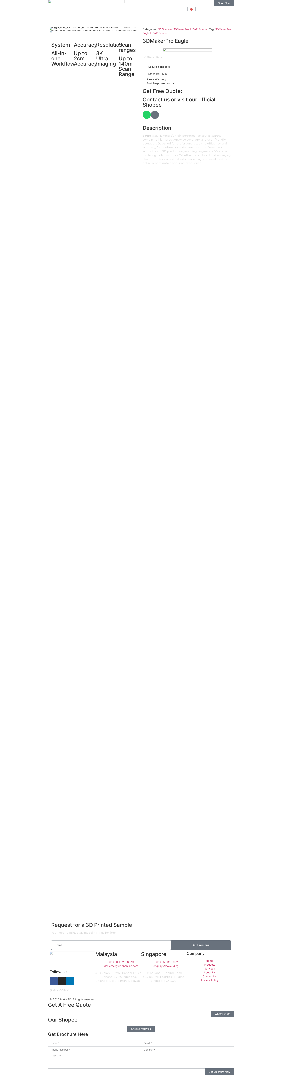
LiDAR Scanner (199, 29)
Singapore (153, 954)
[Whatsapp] (147, 115)
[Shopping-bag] (155, 115)
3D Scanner (165, 29)
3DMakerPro (181, 29)
